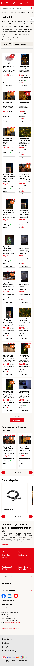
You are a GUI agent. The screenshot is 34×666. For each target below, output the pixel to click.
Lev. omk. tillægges (24, 77)
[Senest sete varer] (32, 19)
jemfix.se (5, 643)
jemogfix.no (6, 647)
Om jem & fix (6, 583)
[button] (15, 472)
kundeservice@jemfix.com (12, 622)
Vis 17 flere (15, 420)
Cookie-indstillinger (10, 651)
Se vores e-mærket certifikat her (10, 628)
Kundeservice (6, 577)
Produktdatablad (10, 91)
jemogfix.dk (6, 639)
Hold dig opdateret (9, 590)
